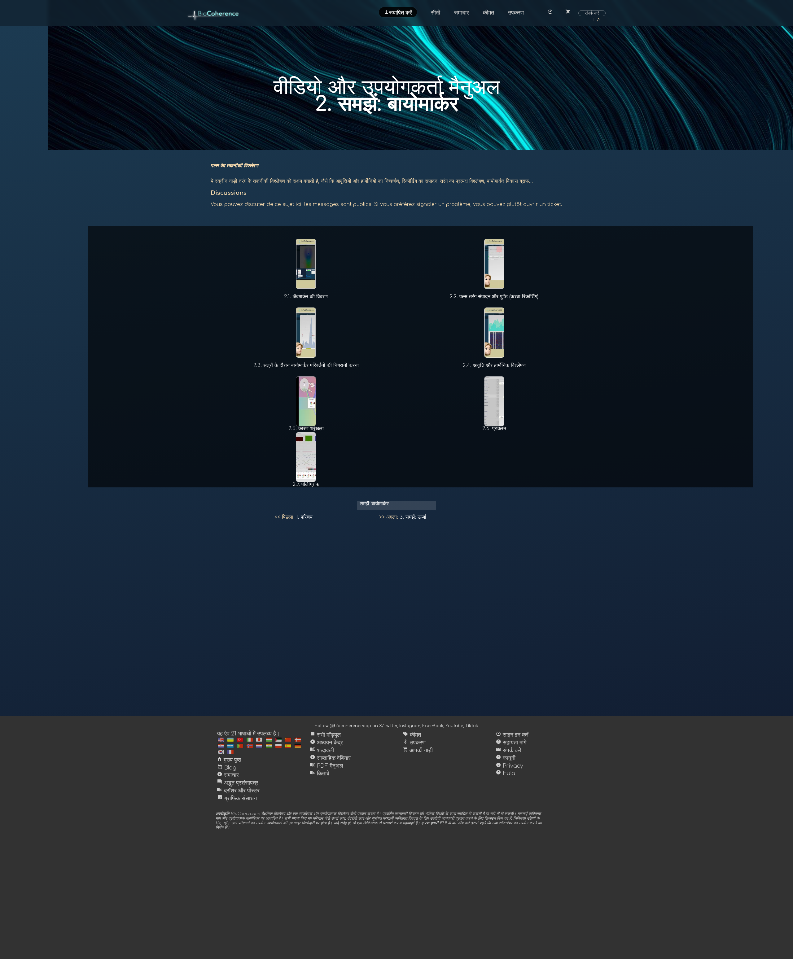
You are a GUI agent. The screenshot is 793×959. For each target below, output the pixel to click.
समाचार (461, 13)
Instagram (409, 726)
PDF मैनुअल (326, 766)
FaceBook (433, 726)
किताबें (319, 773)
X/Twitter (388, 726)
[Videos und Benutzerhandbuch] (297, 745)
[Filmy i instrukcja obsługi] (278, 745)
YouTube (454, 726)
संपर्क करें (592, 13)
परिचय (304, 517)
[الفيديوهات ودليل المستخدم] (278, 739)
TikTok (471, 726)
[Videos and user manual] (220, 739)
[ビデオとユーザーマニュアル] (259, 739)
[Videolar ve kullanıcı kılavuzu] (240, 739)
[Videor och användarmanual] (230, 745)
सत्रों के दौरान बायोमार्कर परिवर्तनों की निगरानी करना (306, 365)
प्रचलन (494, 428)
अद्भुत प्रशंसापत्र (237, 783)
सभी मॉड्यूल (325, 735)
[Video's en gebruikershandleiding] (259, 745)
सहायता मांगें (511, 742)
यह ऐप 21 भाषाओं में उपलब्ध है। (248, 733)
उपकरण (516, 13)
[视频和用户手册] (288, 739)
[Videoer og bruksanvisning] (249, 745)
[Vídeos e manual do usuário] (240, 745)
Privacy (509, 766)
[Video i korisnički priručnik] (220, 745)
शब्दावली (322, 750)
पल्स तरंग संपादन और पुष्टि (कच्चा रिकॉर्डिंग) (494, 296)
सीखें (435, 13)
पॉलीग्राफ (306, 484)
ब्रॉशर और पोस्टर (238, 790)
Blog (226, 768)
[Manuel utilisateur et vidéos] (230, 752)
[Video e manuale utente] (249, 739)
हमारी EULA (441, 823)
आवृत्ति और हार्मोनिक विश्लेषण (494, 365)
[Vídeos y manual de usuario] (288, 745)
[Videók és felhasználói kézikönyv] (268, 739)
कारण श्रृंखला (306, 428)
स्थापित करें (398, 12)
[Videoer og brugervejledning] (297, 739)
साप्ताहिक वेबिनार (330, 758)
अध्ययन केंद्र (326, 742)
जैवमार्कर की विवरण (306, 296)
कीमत (488, 13)
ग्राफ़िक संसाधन (237, 798)
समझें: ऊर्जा (413, 517)
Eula (505, 773)
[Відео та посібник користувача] (230, 739)
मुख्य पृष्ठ (229, 760)
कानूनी (505, 758)
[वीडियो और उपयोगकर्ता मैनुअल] (268, 745)
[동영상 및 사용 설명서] (220, 752)
